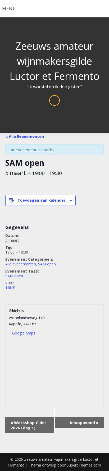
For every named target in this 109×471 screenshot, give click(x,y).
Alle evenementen (20, 263)
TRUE (10, 287)
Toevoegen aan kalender (41, 200)
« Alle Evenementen (24, 136)
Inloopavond (84, 422)
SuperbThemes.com (84, 465)
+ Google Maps (22, 333)
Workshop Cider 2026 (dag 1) (28, 425)
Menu (9, 8)
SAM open (47, 263)
